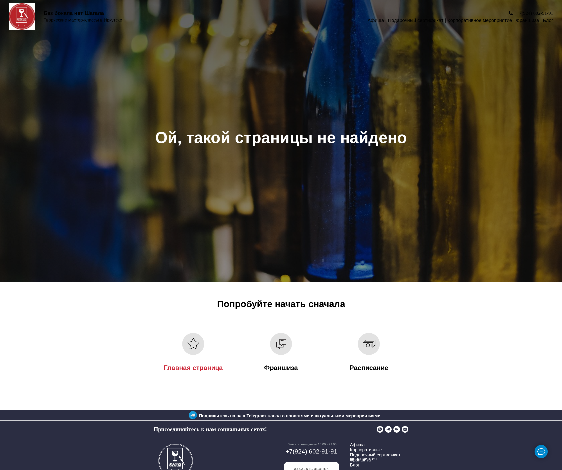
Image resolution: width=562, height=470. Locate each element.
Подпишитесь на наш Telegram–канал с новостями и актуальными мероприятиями (289, 415)
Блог (548, 20)
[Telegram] (388, 429)
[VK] (396, 429)
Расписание (368, 367)
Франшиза (527, 20)
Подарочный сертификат (415, 20)
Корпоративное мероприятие (479, 20)
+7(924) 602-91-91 (535, 13)
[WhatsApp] (380, 429)
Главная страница (193, 367)
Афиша (375, 20)
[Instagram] (405, 429)
